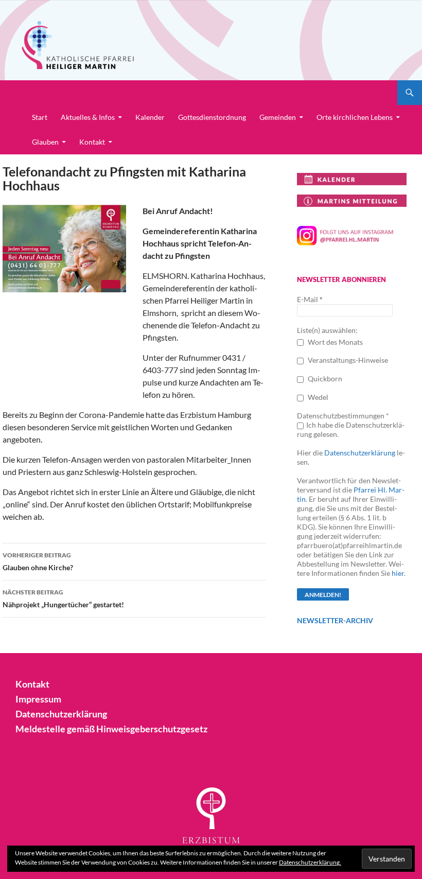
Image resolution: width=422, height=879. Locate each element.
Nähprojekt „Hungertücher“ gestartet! (63, 598)
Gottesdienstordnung (212, 117)
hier (398, 573)
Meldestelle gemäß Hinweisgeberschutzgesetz (111, 728)
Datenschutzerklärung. (310, 862)
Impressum (38, 699)
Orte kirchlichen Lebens (354, 117)
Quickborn (324, 378)
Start (39, 117)
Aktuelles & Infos (88, 117)
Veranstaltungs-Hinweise (347, 360)
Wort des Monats (334, 342)
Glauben (45, 141)
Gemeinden (277, 117)
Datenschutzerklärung (359, 452)
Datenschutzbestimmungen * (343, 415)
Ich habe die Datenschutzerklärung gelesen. (351, 429)
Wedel (317, 397)
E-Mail (310, 299)
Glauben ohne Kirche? (38, 561)
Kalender (150, 117)
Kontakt (92, 141)
